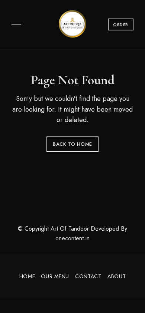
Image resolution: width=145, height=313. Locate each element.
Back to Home (72, 144)
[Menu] (14, 22)
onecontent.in (72, 238)
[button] (120, 24)
